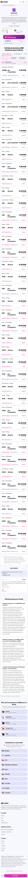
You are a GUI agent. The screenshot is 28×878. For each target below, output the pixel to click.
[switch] (24, 62)
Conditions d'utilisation (6, 831)
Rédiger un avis (6, 575)
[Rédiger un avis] (26, 2)
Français (3, 845)
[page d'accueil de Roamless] (5, 30)
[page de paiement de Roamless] (23, 30)
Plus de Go (22, 58)
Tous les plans (6, 54)
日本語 (2, 843)
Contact (3, 834)
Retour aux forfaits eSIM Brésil (8, 5)
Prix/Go (14, 58)
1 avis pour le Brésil (14, 15)
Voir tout (14, 23)
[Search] (20, 2)
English (2, 841)
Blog (2, 818)
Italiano (2, 850)
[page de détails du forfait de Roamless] (17, 30)
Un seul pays (18, 54)
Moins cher (5, 58)
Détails (23, 75)
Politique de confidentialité (7, 829)
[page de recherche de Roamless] (11, 30)
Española (3, 848)
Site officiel (15, 875)
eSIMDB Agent (4, 822)
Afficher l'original (5, 587)
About (2, 820)
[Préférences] (23, 2)
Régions (3, 815)
